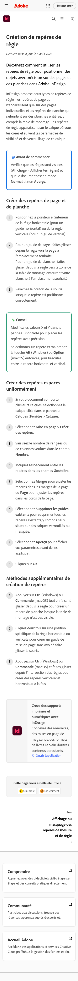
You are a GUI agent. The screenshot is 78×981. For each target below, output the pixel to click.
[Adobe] (21, 5)
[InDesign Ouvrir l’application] (73, 19)
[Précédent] (22, 831)
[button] (48, 6)
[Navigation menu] (6, 5)
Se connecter (65, 6)
